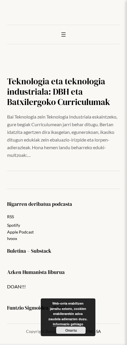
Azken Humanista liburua (36, 272)
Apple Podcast (20, 231)
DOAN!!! (16, 286)
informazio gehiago (68, 324)
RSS (10, 216)
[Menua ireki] (63, 34)
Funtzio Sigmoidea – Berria (37, 308)
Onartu (71, 330)
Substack (41, 251)
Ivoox (12, 238)
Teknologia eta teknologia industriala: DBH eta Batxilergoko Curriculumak (58, 91)
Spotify (13, 225)
